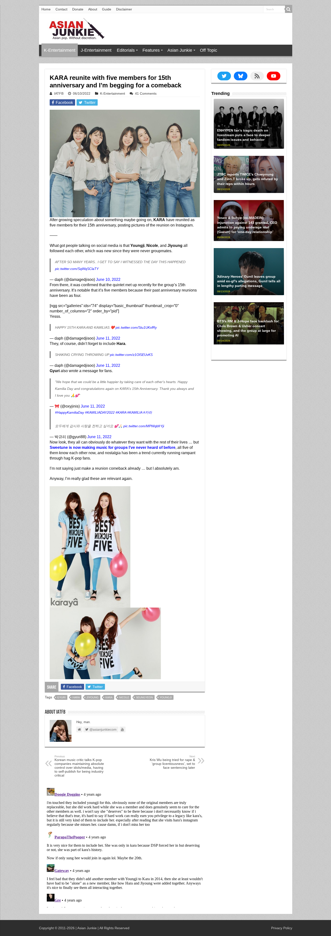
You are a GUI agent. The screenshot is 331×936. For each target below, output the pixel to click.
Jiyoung (93, 697)
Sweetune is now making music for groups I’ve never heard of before (112, 447)
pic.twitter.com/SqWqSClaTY (77, 269)
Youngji (166, 697)
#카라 (147, 412)
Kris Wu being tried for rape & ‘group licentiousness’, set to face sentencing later (172, 762)
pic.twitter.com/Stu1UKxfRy (136, 327)
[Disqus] (125, 846)
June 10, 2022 (108, 279)
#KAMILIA (134, 412)
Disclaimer (124, 9)
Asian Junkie (179, 50)
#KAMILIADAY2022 (100, 412)
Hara (76, 697)
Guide (106, 9)
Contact (61, 9)
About (92, 9)
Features (151, 50)
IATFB (58, 93)
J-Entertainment (96, 50)
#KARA (121, 412)
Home (46, 9)
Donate (77, 9)
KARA (108, 697)
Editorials (126, 50)
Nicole (124, 697)
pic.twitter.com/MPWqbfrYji (143, 426)
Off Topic (208, 50)
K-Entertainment (59, 50)
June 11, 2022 (108, 338)
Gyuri (61, 697)
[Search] (288, 9)
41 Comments (146, 93)
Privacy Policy (281, 928)
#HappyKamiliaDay (69, 412)
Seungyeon (144, 697)
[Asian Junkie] (74, 28)
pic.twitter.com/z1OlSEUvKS (131, 355)
